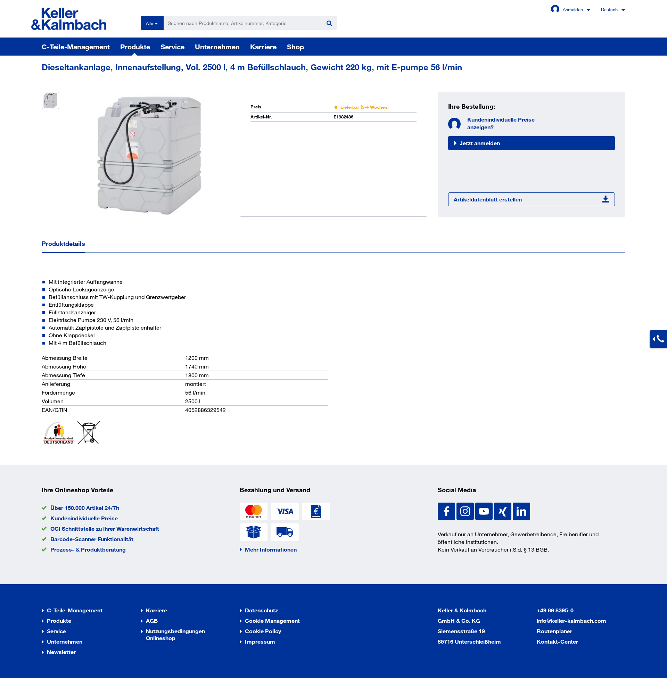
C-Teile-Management (76, 46)
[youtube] (484, 510)
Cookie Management (272, 620)
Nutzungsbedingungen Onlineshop (175, 634)
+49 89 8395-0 (555, 610)
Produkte (135, 46)
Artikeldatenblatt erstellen (488, 199)
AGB (152, 620)
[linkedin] (521, 510)
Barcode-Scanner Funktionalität (91, 539)
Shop (295, 46)
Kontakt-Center (557, 641)
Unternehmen (217, 46)
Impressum (260, 641)
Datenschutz (261, 610)
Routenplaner (554, 631)
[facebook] (447, 510)
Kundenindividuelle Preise (84, 518)
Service (172, 46)
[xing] (503, 510)
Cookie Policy (263, 631)
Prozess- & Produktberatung (88, 549)
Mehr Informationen (271, 549)
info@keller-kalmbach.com (571, 620)
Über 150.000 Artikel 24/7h (84, 507)
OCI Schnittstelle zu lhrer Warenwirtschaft (104, 528)
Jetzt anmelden (480, 143)
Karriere (263, 46)
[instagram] (465, 510)
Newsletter (61, 651)
